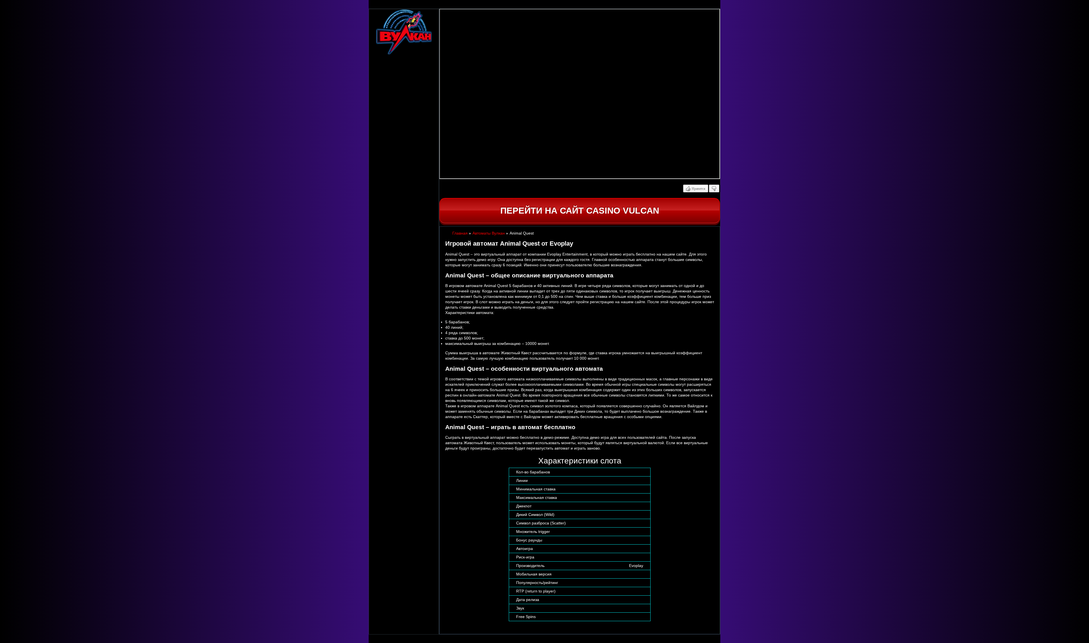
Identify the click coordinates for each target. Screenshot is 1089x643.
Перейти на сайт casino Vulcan (579, 211)
